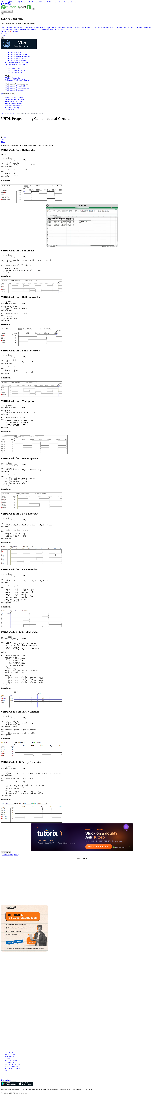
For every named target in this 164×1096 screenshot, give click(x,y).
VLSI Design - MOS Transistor (16, 58)
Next (3, 142)
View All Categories (56, 29)
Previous (5, 137)
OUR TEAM (10, 1054)
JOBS (7, 1058)
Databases (19, 27)
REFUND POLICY (12, 1066)
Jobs (4, 33)
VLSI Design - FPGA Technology (17, 56)
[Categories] (33, 9)
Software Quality (26, 29)
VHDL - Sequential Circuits (15, 72)
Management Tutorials (40, 29)
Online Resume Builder (13, 103)
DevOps (129, 27)
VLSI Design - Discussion (14, 90)
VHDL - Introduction (12, 68)
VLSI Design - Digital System (16, 54)
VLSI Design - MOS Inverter (15, 60)
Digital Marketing (13, 29)
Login (3, 35)
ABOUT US (10, 1052)
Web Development (46, 27)
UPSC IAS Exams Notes (14, 97)
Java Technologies (59, 27)
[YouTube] (6, 4)
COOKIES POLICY (12, 1068)
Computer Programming (31, 27)
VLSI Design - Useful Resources (17, 88)
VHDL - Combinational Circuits (16, 70)
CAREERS (9, 1056)
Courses (16, 31)
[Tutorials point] (16, 9)
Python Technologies (8, 27)
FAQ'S (7, 1070)
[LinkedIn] (8, 4)
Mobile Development (86, 27)
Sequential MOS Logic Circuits (16, 64)
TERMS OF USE (11, 1062)
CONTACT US (11, 1060)
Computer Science (72, 27)
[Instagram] (10, 4)
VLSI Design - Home (13, 52)
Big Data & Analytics (101, 27)
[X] (3, 4)
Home (2, 113)
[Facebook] (1, 4)
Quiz (11, 855)
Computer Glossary (12, 107)
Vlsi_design (10, 113)
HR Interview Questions (14, 105)
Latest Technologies (139, 27)
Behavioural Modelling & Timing (17, 80)
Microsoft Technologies (117, 27)
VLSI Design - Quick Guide (15, 86)
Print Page (6, 852)
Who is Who (9, 109)
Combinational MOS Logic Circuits (18, 62)
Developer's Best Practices (14, 99)
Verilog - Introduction (13, 78)
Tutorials (6, 31)
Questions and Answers (13, 101)
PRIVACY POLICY (12, 1064)
